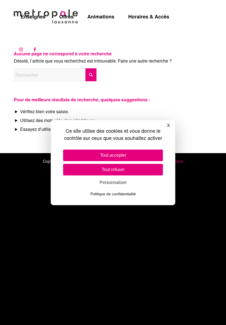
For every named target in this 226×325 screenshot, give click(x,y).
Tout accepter (113, 155)
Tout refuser (113, 169)
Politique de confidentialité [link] (113, 194)
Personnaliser (113, 182)
